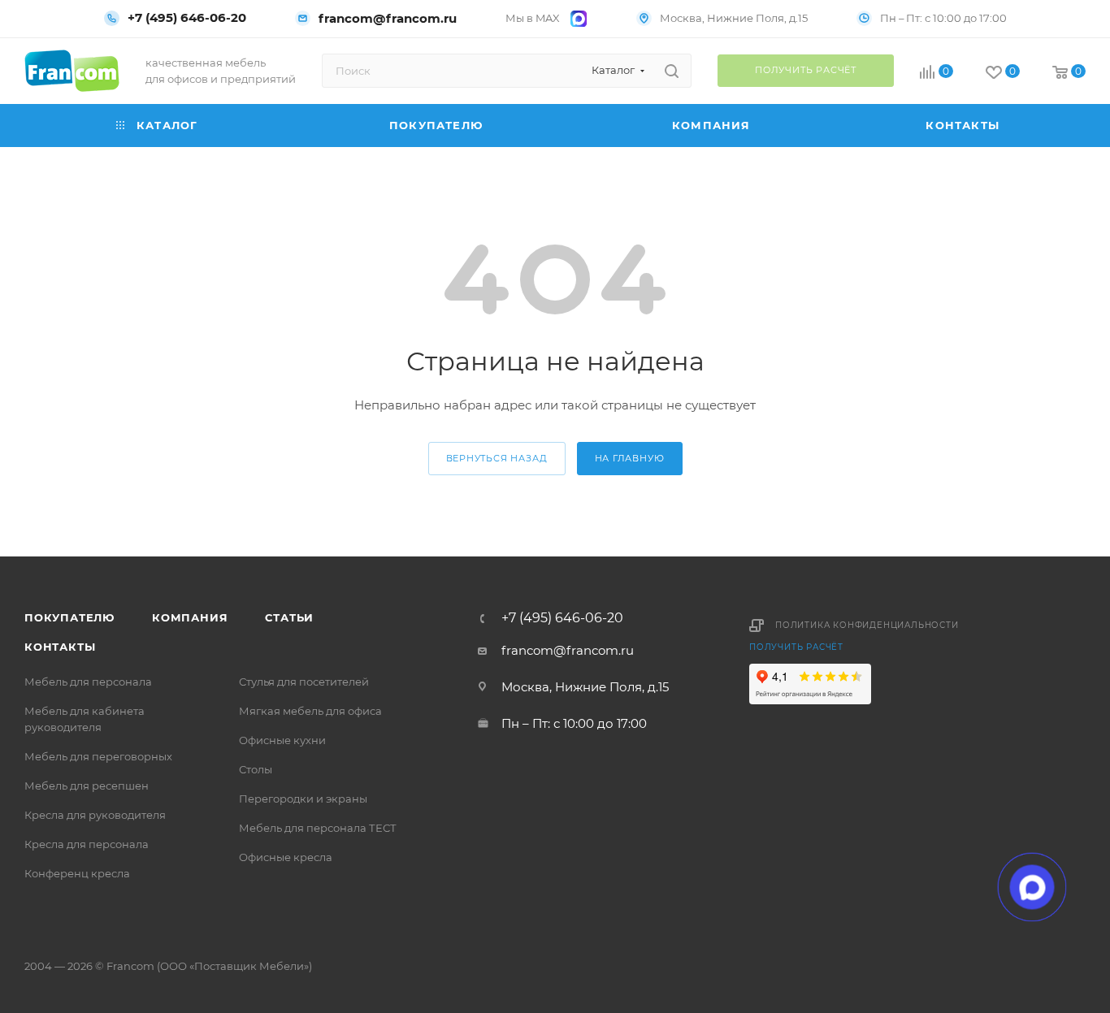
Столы (255, 769)
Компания (190, 617)
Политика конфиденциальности (867, 625)
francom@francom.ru (388, 18)
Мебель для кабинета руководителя (84, 719)
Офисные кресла (285, 857)
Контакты (59, 646)
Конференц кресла (77, 873)
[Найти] (672, 71)
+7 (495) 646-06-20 (187, 18)
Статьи (289, 617)
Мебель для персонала (88, 681)
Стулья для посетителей (304, 681)
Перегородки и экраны (303, 798)
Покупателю (69, 617)
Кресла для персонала (86, 844)
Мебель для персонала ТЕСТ (318, 827)
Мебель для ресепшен (86, 785)
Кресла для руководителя (95, 814)
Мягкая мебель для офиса (310, 710)
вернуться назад (497, 458)
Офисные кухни (282, 740)
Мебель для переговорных (98, 756)
